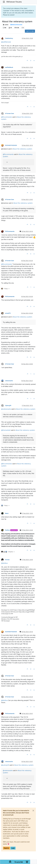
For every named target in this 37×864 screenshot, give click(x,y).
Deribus (7, 530)
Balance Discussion (17, 24)
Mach (7, 513)
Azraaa (7, 559)
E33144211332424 (11, 145)
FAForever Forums (14, 2)
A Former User (9, 113)
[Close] (33, 810)
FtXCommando (9, 231)
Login (13, 848)
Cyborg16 (8, 405)
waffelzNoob (9, 67)
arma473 (8, 313)
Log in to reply (30, 31)
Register (6, 848)
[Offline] (3, 38)
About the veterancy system (22, 149)
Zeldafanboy (9, 38)
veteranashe (9, 380)
